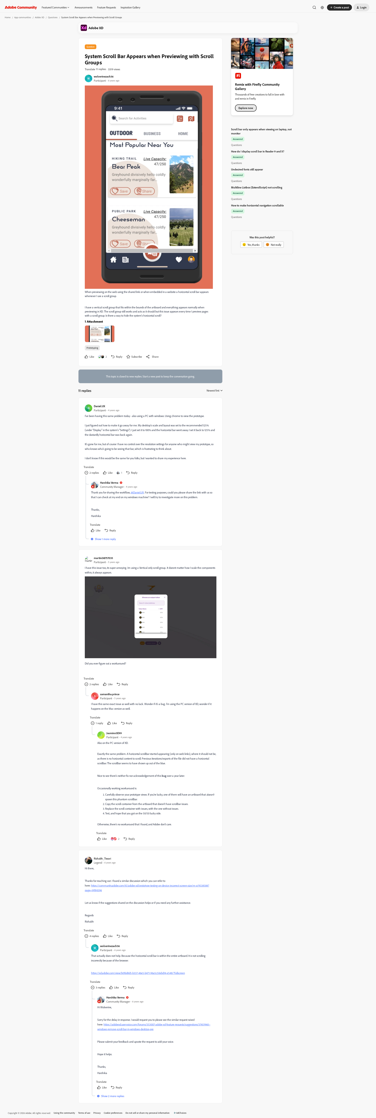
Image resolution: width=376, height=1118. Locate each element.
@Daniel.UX (137, 492)
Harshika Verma (109, 482)
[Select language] (322, 7)
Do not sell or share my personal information (148, 1112)
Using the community (64, 1112)
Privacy (97, 1112)
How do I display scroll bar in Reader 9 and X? (257, 151)
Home (8, 17)
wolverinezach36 (104, 76)
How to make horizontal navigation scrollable (257, 205)
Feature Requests (106, 7)
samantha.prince (109, 694)
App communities (22, 17)
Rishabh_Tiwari (102, 858)
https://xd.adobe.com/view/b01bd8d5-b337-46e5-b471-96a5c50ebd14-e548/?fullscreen (138, 973)
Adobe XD (39, 17)
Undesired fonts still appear (247, 169)
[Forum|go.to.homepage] (21, 7)
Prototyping (92, 347)
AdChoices (181, 1112)
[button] (339, 7)
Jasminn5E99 (114, 733)
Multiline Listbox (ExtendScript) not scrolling (256, 187)
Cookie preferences (113, 1112)
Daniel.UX (99, 406)
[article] (150, 440)
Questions (53, 17)
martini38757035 (103, 558)
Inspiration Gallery (130, 7)
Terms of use (84, 1112)
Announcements (83, 7)
